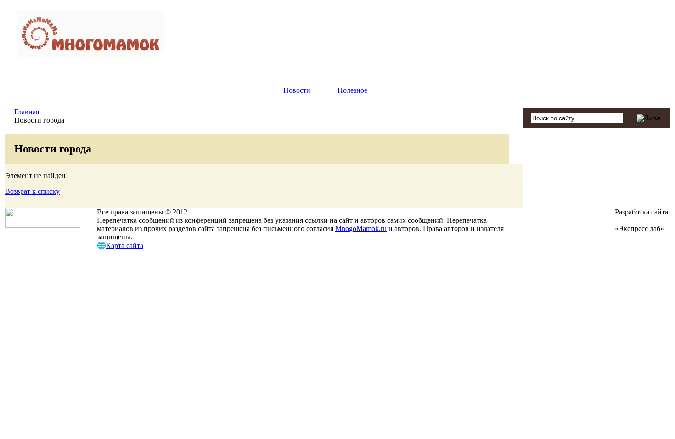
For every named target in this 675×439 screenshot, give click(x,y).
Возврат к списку (32, 191)
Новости (296, 90)
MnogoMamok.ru (361, 228)
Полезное (352, 90)
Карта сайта (124, 245)
